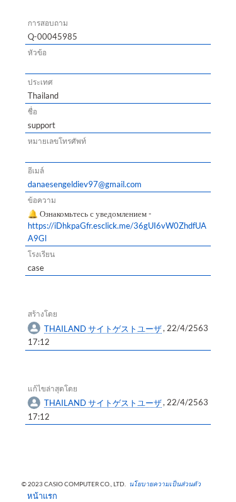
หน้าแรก (38, 496)
